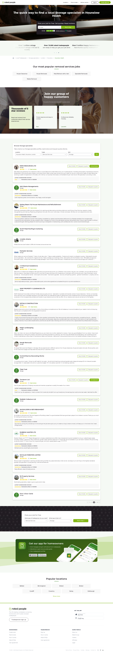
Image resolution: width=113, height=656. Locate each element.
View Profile (72, 166)
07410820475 (94, 380)
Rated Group (75, 635)
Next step (68, 27)
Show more (56, 596)
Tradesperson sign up (19, 619)
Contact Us (93, 650)
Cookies (82, 650)
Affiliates (74, 640)
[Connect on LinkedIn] (103, 650)
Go (97, 154)
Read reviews (33, 169)
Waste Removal (32, 79)
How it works (12, 637)
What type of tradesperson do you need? (36, 518)
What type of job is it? (55, 518)
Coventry (51, 591)
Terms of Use (69, 650)
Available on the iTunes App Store (33, 555)
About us (74, 632)
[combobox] (27, 154)
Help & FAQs (12, 640)
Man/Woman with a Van (61, 73)
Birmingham (42, 586)
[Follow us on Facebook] (100, 650)
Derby (71, 591)
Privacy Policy (76, 650)
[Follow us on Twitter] (98, 650)
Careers (74, 637)
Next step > (80, 520)
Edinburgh (91, 591)
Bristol (61, 586)
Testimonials (12, 635)
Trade (43, 152)
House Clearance (22, 73)
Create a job (12, 632)
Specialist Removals (81, 73)
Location (17, 152)
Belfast (22, 586)
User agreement (13, 642)
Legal (73, 642)
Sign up (43, 632)
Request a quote (83, 166)
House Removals (41, 73)
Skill (69, 152)
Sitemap (87, 650)
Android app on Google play (42, 555)
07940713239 (94, 166)
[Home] (13, 58)
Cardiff (32, 591)
